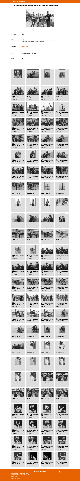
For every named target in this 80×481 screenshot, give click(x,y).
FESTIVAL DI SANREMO (26, 60)
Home (55, 1)
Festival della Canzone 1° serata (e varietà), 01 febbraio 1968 (32, 36)
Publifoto (23, 48)
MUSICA (33, 60)
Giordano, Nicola (25, 46)
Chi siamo (58, 1)
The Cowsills (24, 51)
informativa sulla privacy (14, 476)
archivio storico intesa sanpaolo (18, 1)
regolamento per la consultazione (15, 478)
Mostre (67, 1)
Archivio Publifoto (63, 1)
